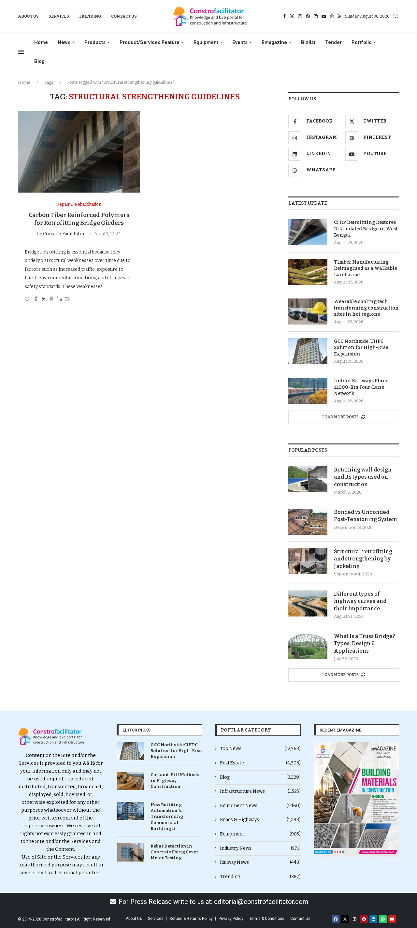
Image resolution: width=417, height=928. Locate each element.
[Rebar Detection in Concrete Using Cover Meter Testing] (130, 852)
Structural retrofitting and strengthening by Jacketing (363, 558)
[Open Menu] (21, 52)
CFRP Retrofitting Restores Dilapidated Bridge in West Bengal (365, 229)
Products (95, 42)
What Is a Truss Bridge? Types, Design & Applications (364, 643)
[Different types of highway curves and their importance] (307, 603)
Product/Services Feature (150, 42)
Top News (260, 748)
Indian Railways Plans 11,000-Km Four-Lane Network (361, 387)
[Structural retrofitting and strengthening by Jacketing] (307, 561)
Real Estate (260, 763)
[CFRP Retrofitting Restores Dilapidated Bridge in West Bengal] (307, 232)
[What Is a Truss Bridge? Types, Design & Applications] (307, 646)
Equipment (206, 42)
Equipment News (260, 805)
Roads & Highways (260, 819)
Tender (333, 42)
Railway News (260, 862)
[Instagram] (300, 16)
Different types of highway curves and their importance (360, 601)
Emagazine (274, 42)
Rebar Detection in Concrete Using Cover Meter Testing (174, 852)
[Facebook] (284, 16)
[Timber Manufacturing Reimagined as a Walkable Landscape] (307, 272)
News (64, 42)
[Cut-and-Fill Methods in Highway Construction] (130, 781)
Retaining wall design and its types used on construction (363, 477)
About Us (28, 16)
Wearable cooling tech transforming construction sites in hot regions (366, 308)
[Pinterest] (308, 16)
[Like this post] (27, 299)
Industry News (260, 848)
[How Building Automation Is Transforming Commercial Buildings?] (130, 811)
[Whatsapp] (332, 16)
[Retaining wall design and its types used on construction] (307, 479)
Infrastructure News (260, 791)
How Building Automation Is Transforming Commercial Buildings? (167, 816)
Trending (90, 16)
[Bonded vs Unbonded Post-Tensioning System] (307, 522)
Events (240, 42)
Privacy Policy (231, 918)
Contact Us (124, 16)
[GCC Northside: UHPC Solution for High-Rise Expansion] (307, 351)
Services (59, 16)
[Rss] (340, 16)
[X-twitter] (345, 919)
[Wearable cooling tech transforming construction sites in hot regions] (307, 311)
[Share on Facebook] (36, 299)
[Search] (396, 16)
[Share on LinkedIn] (59, 299)
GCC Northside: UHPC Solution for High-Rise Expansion (361, 348)
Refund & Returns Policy (191, 918)
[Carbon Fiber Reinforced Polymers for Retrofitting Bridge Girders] (79, 152)
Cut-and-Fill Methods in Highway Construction (175, 780)
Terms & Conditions (266, 918)
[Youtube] (323, 16)
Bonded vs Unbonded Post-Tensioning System (365, 515)
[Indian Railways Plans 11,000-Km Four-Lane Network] (307, 391)
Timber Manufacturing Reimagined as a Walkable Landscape (365, 268)
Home (41, 42)
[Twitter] (292, 16)
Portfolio (362, 42)
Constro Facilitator (64, 234)
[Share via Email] (67, 299)
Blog (39, 61)
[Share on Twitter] (43, 299)
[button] (321, 799)
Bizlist (308, 42)
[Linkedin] (315, 16)
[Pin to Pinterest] (51, 299)
